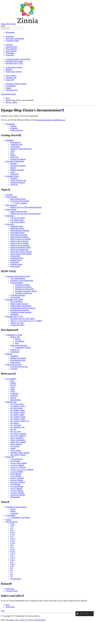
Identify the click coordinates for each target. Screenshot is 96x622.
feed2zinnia (14, 262)
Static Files (14, 157)
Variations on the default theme (21, 280)
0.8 (11, 570)
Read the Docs (40, 620)
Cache (12, 172)
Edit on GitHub (11, 102)
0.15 (12, 536)
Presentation (10, 32)
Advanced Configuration (15, 38)
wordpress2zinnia (16, 258)
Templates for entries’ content (26, 291)
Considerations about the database (22, 308)
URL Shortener (11, 49)
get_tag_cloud (15, 431)
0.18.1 (12, 524)
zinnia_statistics (16, 444)
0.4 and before (15, 579)
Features (13, 126)
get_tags (13, 429)
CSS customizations (17, 278)
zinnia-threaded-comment (19, 230)
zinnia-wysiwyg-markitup (19, 245)
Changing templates (17, 295)
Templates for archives (23, 287)
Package (16, 459)
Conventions (19, 341)
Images (13, 511)
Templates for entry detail (24, 289)
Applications (15, 147)
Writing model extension (19, 304)
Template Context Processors (21, 149)
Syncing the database (18, 159)
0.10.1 (12, 564)
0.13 (12, 547)
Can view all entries (17, 218)
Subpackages (15, 497)
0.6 (11, 575)
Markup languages (17, 170)
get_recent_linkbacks (18, 436)
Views (12, 387)
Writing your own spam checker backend (25, 214)
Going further (15, 297)
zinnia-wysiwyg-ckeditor (19, 243)
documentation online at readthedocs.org (50, 120)
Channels (9, 45)
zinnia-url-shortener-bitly (19, 249)
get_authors (14, 423)
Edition (13, 383)
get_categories (15, 425)
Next (3, 611)
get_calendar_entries (17, 417)
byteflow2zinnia (16, 264)
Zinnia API (10, 80)
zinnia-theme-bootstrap (18, 235)
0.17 (12, 528)
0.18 (12, 526)
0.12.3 (12, 549)
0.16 (12, 530)
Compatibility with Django (20, 517)
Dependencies (15, 142)
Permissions (10, 53)
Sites (12, 153)
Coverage (13, 369)
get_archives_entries (17, 419)
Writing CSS (15, 350)
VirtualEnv (14, 356)
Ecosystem (10, 55)
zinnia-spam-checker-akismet (21, 252)
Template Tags (11, 78)
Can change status (17, 220)
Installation (10, 36)
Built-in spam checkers (18, 211)
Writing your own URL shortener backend (26, 207)
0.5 (11, 577)
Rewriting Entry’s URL (14, 63)
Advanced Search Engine (19, 201)
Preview (13, 385)
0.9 (11, 568)
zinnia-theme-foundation (19, 237)
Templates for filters (22, 285)
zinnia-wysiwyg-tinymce (19, 241)
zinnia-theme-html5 (17, 233)
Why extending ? (16, 302)
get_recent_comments (18, 434)
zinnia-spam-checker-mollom (21, 254)
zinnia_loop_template (18, 442)
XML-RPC (14, 174)
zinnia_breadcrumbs (17, 440)
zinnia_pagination (16, 438)
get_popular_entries (17, 412)
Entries (12, 509)
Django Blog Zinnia (8, 24)
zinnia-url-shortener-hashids (20, 247)
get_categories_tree (17, 427)
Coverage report (12, 591)
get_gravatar (14, 446)
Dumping (13, 178)
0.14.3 (12, 539)
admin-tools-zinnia (17, 228)
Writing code (15, 337)
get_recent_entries (17, 404)
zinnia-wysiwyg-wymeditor (20, 239)
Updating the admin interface (21, 312)
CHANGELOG (12, 90)
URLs (12, 151)
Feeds (12, 389)
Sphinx (11, 620)
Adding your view (17, 323)
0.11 (11, 562)
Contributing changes (23, 348)
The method (26, 321)
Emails (12, 155)
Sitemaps (13, 163)
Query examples (21, 203)
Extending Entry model (14, 61)
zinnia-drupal (15, 266)
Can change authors (17, 222)
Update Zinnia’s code (18, 180)
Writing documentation (18, 345)
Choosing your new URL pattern (22, 319)
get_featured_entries (17, 406)
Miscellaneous (15, 400)
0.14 (12, 545)
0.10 (12, 566)
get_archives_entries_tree (19, 421)
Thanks (8, 88)
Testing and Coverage (14, 72)
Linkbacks (14, 396)
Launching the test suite (19, 367)
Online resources (16, 130)
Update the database (17, 182)
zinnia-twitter (15, 256)
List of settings (11, 76)
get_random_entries (17, 410)
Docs (7, 98)
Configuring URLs (17, 325)
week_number (15, 450)
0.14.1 (12, 543)
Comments (14, 393)
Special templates (16, 283)
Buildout (9, 69)
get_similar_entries (17, 415)
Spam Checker (11, 51)
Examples (14, 128)
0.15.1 (12, 534)
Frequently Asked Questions (16, 84)
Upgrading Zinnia (12, 41)
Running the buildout (18, 358)
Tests (17, 343)
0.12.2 (12, 551)
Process (18, 339)
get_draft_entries (16, 408)
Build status (10, 589)
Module (15, 461)
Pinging (13, 168)
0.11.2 (12, 558)
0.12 (12, 556)
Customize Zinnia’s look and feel (18, 59)
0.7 (11, 572)
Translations (14, 352)
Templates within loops (23, 293)
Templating (14, 314)
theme (22, 620)
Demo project (15, 362)
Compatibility (11, 86)
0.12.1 (12, 553)
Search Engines (11, 47)
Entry (12, 381)
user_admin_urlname (18, 455)
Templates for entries (18, 166)
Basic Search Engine (18, 199)
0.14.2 (12, 541)
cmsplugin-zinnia (16, 226)
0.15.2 (12, 532)
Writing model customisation (20, 306)
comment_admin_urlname (20, 453)
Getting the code (16, 144)
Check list (14, 185)
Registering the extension (19, 310)
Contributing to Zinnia (14, 67)
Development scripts (17, 360)
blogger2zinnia (15, 260)
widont (12, 448)
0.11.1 (12, 560)
